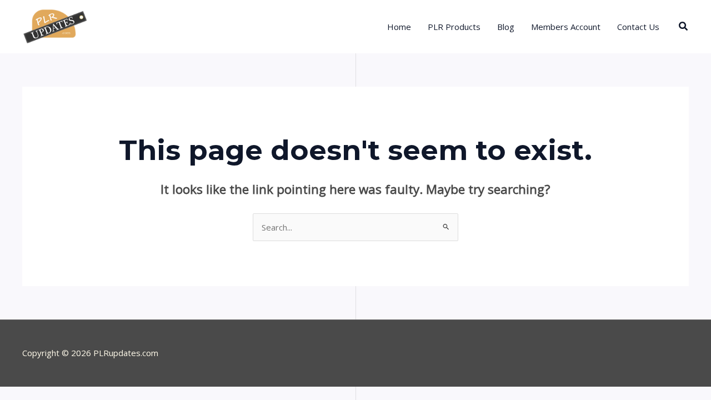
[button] (684, 26)
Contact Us (638, 26)
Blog (505, 26)
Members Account (565, 26)
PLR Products (454, 26)
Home (399, 26)
